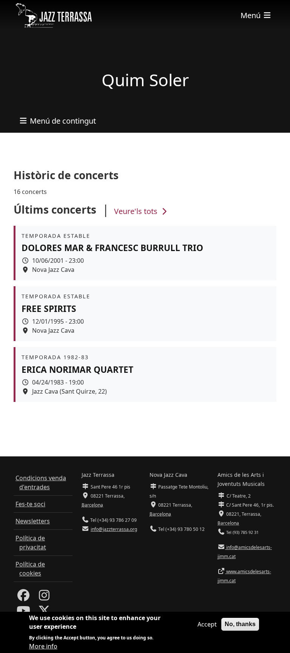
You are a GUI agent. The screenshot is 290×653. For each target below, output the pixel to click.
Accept (207, 624)
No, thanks (240, 624)
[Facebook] (23, 597)
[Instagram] (44, 597)
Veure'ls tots (136, 211)
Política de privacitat (30, 542)
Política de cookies (30, 568)
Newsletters (32, 521)
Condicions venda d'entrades (40, 482)
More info (43, 646)
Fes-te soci (30, 504)
